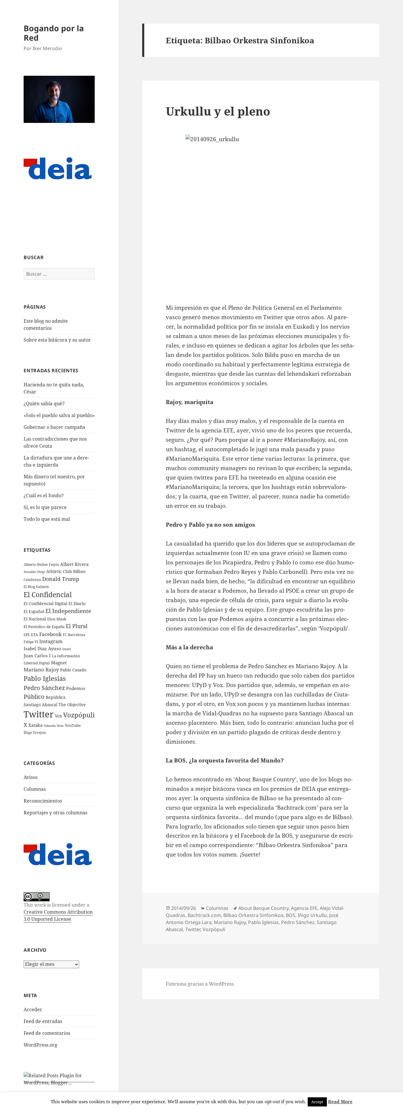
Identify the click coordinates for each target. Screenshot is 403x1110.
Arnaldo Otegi (34, 571)
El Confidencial (48, 594)
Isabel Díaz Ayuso (42, 648)
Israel (66, 649)
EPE (27, 634)
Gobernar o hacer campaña (54, 427)
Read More (340, 1101)
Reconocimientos (43, 801)
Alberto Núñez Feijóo (41, 564)
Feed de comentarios (47, 1033)
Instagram (51, 641)
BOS (290, 915)
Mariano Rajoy (41, 669)
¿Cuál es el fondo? (44, 495)
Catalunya (32, 579)
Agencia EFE (304, 908)
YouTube (73, 725)
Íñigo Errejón (35, 732)
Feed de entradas (43, 1021)
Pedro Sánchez (44, 688)
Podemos (75, 688)
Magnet (59, 663)
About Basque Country (263, 908)
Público (34, 697)
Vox (58, 716)
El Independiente (68, 611)
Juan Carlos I (37, 655)
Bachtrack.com (204, 915)
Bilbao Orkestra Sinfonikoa (253, 915)
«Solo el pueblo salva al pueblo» (59, 415)
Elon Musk (56, 619)
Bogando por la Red (54, 33)
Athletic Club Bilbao (66, 571)
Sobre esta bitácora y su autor (57, 340)
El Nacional (35, 619)
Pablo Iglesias (45, 678)
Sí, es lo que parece (45, 507)
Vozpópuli (79, 715)
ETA (34, 634)
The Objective (72, 704)
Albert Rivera (74, 564)
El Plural (77, 626)
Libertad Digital (37, 663)
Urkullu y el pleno (218, 111)
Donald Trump (60, 578)
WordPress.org (40, 1045)
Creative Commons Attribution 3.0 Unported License (58, 915)
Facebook (50, 634)
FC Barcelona (74, 634)
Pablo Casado (73, 670)
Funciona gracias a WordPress (200, 984)
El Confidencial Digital (45, 603)
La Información (66, 655)
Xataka (35, 725)
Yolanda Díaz (54, 726)
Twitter (39, 714)
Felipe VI (31, 641)
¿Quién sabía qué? (44, 403)
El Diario (77, 603)
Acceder (33, 1009)
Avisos (30, 777)
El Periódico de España (44, 626)
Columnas (35, 789)
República (55, 697)
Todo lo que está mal (47, 519)
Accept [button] (317, 1101)
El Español (34, 611)
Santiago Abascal (40, 704)
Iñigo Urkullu (312, 915)
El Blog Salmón (36, 586)
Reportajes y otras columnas (55, 812)
